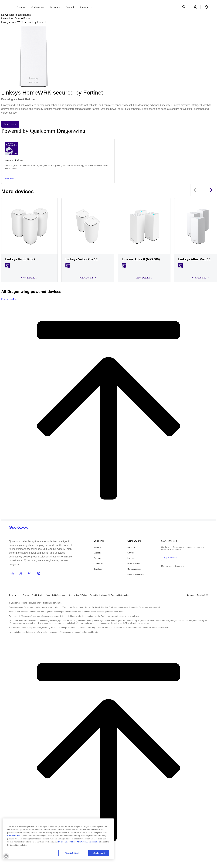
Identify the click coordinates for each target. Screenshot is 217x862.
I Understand (99, 853)
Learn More (9, 179)
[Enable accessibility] (6, 856)
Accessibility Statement (56, 595)
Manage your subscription (172, 566)
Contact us (98, 564)
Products (97, 547)
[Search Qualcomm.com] (184, 6)
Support (97, 553)
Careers (130, 553)
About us (131, 547)
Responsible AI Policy (77, 595)
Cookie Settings (72, 853)
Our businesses (134, 569)
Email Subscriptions (136, 574)
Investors (131, 558)
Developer (98, 569)
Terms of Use (14, 595)
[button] (109, 595)
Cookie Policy (38, 595)
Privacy (26, 595)
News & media (133, 564)
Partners (97, 558)
